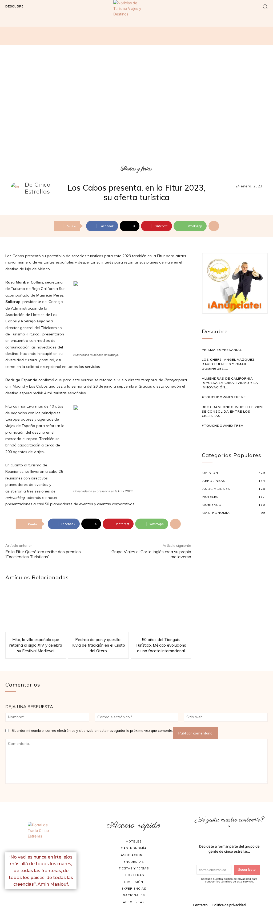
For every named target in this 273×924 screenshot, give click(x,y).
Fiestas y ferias (136, 169)
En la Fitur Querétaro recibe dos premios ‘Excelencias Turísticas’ (43, 554)
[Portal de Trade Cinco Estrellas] (41, 835)
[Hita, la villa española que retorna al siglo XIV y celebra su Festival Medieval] (35, 612)
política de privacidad (237, 878)
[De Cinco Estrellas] (17, 188)
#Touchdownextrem (223, 426)
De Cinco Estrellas (37, 188)
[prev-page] (205, 435)
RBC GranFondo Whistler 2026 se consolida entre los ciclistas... (232, 411)
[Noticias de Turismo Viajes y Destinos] (136, 17)
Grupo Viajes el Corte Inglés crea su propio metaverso (151, 554)
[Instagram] (47, 901)
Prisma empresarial (222, 350)
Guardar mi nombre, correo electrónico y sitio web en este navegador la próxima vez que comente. (92, 730)
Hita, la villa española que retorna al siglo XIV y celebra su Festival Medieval (35, 645)
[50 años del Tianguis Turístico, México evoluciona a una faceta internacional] (161, 612)
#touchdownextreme (224, 397)
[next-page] (213, 435)
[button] (265, 6)
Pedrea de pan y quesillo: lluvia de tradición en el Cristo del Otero (98, 645)
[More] (213, 226)
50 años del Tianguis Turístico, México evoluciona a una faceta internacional (160, 645)
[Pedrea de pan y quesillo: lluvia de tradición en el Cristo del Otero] (98, 612)
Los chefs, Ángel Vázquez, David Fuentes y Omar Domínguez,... (229, 364)
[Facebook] (35, 901)
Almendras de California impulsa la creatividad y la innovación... (230, 382)
